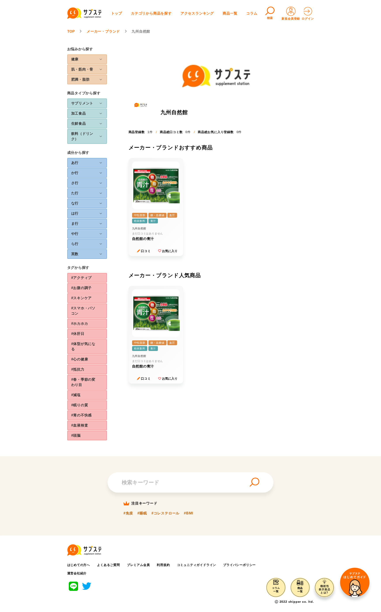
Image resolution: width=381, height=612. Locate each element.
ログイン (308, 18)
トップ (116, 13)
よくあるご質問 (108, 565)
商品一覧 (230, 13)
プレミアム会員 (138, 565)
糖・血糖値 (157, 215)
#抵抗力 (77, 369)
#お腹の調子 (81, 288)
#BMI (188, 513)
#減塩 (76, 395)
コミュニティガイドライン (196, 565)
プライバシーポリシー (239, 565)
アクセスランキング (197, 13)
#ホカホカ (79, 323)
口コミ (146, 250)
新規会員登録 (291, 18)
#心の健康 (79, 359)
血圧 (172, 215)
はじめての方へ (78, 565)
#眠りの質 (79, 405)
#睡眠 (142, 513)
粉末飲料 (139, 221)
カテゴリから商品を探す (151, 13)
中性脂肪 (139, 215)
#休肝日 (77, 334)
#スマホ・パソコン (83, 310)
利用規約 (163, 565)
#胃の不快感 (81, 415)
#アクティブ (81, 278)
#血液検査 (79, 425)
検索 (270, 18)
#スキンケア (81, 298)
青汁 (153, 221)
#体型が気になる (83, 346)
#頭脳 (76, 435)
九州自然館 (139, 228)
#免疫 (128, 513)
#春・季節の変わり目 (83, 382)
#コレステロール (165, 513)
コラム (251, 13)
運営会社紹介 (77, 573)
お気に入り (169, 250)
